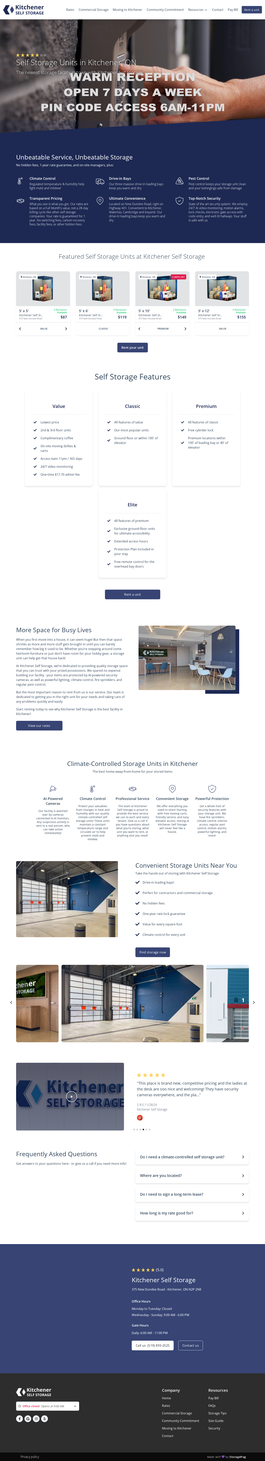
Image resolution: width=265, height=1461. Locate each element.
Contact (167, 1436)
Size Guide (215, 1421)
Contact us (190, 1345)
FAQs (212, 1406)
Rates (166, 1406)
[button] (71, 1096)
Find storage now (152, 952)
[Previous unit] (20, 329)
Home (166, 1398)
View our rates (39, 726)
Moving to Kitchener (176, 1428)
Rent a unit (251, 10)
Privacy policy (30, 1457)
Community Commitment (180, 1421)
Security (214, 1428)
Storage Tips (217, 1413)
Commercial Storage (177, 1413)
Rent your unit (132, 347)
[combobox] (47, 1406)
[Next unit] (66, 329)
